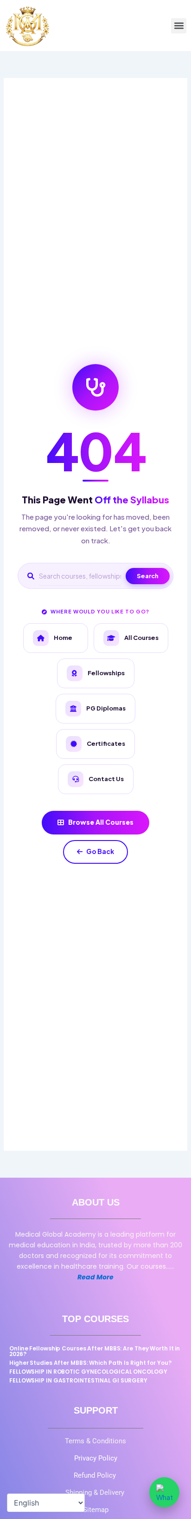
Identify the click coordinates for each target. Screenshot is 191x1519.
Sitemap (95, 1510)
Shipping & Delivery (95, 1492)
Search (148, 576)
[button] (178, 25)
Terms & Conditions (95, 1441)
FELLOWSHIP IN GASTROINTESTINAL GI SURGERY (78, 1380)
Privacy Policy (95, 1458)
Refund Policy (96, 1475)
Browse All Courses (101, 822)
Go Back (100, 851)
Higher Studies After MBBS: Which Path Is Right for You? (90, 1363)
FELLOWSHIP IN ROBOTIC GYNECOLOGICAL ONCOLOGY (88, 1372)
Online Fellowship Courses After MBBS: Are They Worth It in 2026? (94, 1351)
